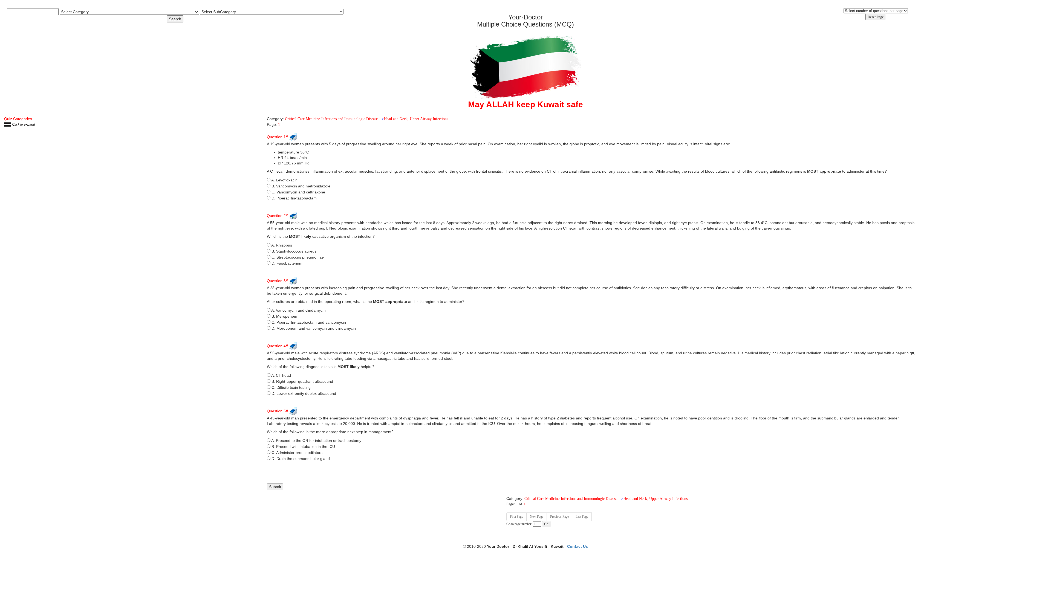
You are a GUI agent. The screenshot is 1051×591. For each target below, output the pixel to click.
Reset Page (876, 17)
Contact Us (577, 546)
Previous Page (559, 516)
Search (175, 19)
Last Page (582, 516)
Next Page (536, 516)
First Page (516, 516)
